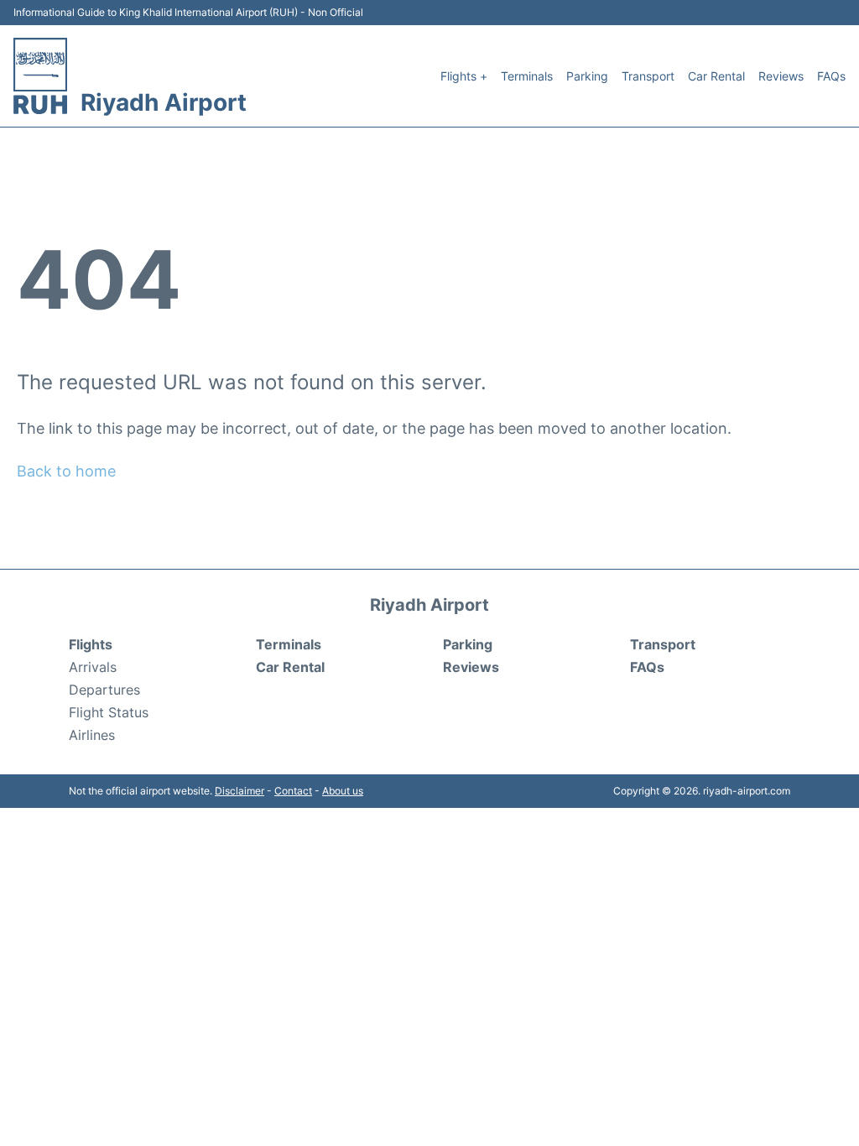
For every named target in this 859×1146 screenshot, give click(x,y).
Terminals (527, 76)
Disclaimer (239, 790)
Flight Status (108, 712)
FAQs (831, 76)
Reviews (781, 76)
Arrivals (93, 667)
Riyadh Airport (164, 102)
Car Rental (716, 76)
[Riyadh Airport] (40, 76)
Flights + (463, 76)
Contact (293, 790)
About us (342, 790)
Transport (648, 76)
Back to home (66, 471)
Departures (104, 689)
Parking (587, 76)
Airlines (92, 735)
